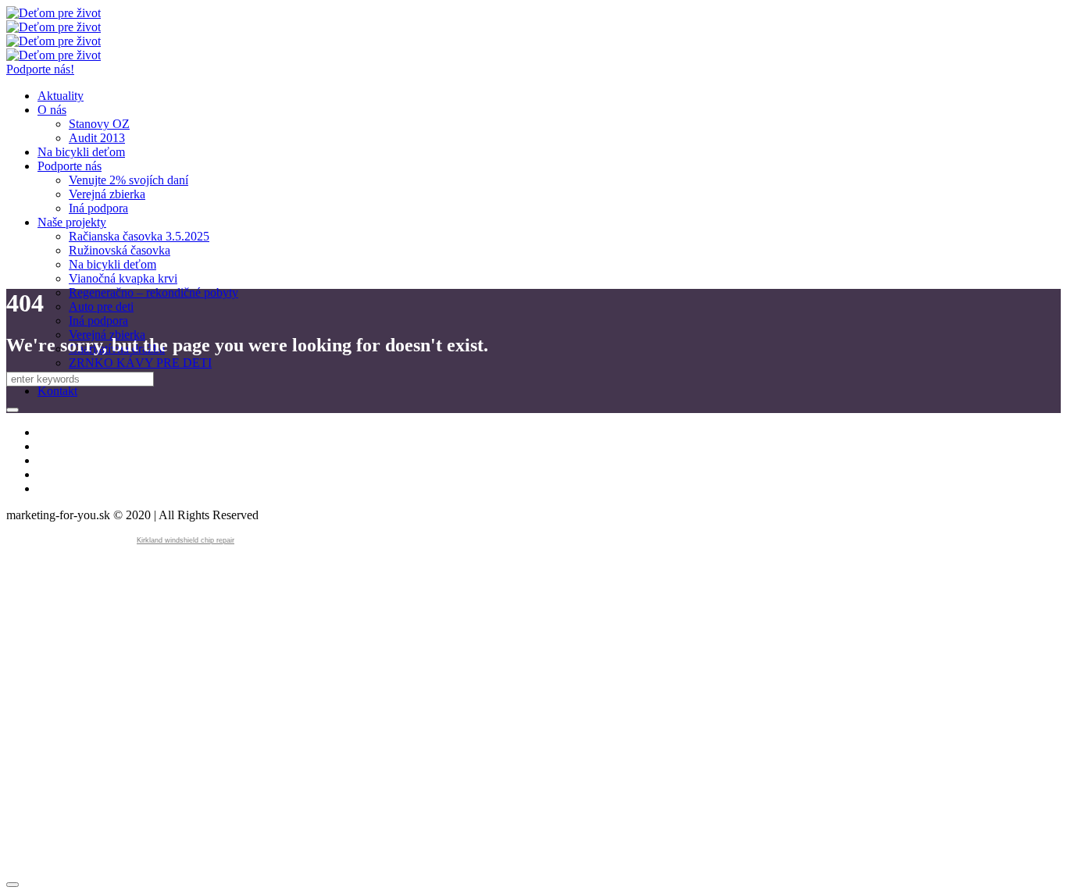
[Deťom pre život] (53, 20)
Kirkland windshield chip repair (185, 540)
